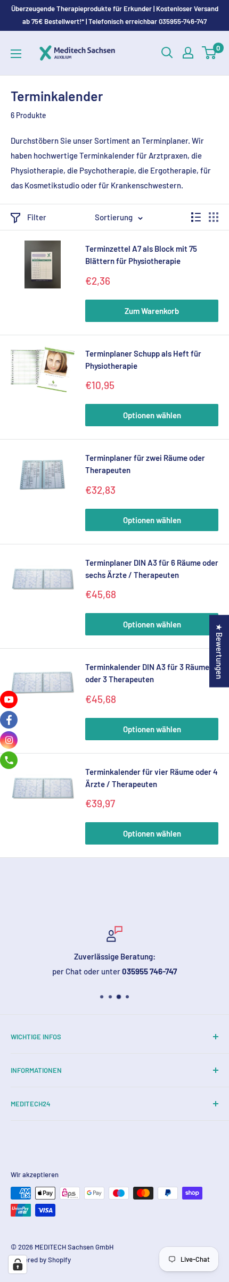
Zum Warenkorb (152, 311)
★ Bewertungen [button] (219, 651)
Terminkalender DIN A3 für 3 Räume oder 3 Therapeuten (147, 673)
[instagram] (9, 740)
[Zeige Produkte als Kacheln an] (213, 217)
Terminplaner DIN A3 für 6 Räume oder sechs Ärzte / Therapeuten (151, 569)
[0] (209, 52)
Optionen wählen (152, 415)
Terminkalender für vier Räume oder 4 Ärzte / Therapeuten (151, 778)
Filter (36, 217)
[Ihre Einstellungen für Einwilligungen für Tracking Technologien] (18, 1264)
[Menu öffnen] (16, 53)
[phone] (9, 760)
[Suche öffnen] (167, 53)
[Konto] (188, 53)
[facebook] (9, 720)
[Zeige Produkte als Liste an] (196, 217)
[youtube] (9, 699)
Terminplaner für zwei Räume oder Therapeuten (145, 464)
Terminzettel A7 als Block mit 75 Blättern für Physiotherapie (141, 255)
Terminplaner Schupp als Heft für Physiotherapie (143, 359)
